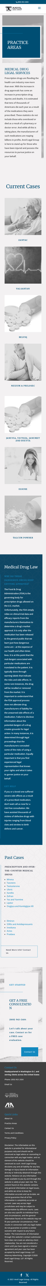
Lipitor (10, 902)
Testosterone (13, 886)
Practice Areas (11, 1123)
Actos (9, 930)
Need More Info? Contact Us (18, 951)
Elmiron (10, 920)
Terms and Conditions (14, 1133)
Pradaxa (11, 934)
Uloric (10, 889)
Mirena (10, 879)
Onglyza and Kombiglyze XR (20, 906)
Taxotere (11, 882)
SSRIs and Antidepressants (20, 924)
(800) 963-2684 (23, 2)
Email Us (8, 1084)
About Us (8, 1118)
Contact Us (29, 1052)
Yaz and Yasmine (15, 899)
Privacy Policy (10, 1138)
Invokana (11, 927)
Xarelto (10, 892)
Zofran (10, 896)
